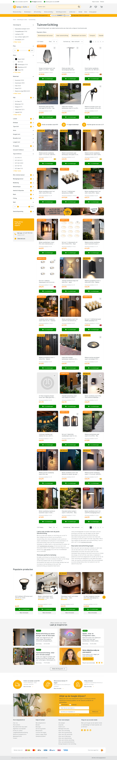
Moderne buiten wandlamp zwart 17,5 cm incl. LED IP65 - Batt (47, 153)
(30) (91, 599)
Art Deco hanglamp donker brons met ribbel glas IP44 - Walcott (47, 396)
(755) (45, 599)
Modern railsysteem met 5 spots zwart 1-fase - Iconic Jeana (45, 597)
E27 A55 (18, 160)
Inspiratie (60, 725)
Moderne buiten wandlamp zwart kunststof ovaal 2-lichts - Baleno (92, 243)
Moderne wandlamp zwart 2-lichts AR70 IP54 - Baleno (93, 281)
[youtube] (90, 730)
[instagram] (99, 663)
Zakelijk (80, 12)
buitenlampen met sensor (47, 546)
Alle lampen (61, 723)
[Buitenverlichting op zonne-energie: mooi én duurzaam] (23, 637)
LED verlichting (37, 12)
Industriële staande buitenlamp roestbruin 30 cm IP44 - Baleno (70, 358)
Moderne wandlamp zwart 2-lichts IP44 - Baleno (47, 358)
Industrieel (20, 109)
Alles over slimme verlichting (66, 740)
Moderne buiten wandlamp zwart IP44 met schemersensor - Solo (46, 473)
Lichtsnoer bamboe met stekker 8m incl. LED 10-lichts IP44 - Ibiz (46, 435)
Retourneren (39, 730)
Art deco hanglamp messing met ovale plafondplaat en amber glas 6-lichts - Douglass (92, 597)
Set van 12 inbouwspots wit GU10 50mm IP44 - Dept (69, 243)
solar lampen (47, 549)
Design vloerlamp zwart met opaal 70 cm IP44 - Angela (47, 69)
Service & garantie (41, 728)
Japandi (18, 112)
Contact (15, 738)
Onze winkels (16, 725)
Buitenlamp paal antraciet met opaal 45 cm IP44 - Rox (47, 107)
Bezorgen (38, 726)
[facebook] (97, 663)
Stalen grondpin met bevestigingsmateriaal (68, 69)
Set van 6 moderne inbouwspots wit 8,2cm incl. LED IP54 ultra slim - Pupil (47, 281)
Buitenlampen (27, 12)
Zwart (21, 59)
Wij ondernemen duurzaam (20, 726)
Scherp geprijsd (92, 12)
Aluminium (20, 83)
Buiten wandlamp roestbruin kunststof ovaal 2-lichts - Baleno (47, 512)
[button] (58, 15)
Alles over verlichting (64, 730)
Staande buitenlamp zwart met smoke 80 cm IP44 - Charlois (69, 396)
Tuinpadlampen (21, 31)
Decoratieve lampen (22, 28)
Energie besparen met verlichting (67, 744)
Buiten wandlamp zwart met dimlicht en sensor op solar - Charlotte (70, 473)
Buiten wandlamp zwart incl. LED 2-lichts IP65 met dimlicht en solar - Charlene (47, 192)
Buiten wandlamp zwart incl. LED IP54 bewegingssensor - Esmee (93, 512)
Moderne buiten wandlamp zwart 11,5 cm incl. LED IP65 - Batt (93, 473)
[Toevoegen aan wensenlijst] (54, 48)
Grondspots (19, 39)
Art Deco (18, 101)
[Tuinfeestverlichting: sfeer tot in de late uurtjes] (23, 656)
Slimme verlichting (48, 12)
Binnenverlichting (17, 12)
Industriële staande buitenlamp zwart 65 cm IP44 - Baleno (70, 107)
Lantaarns (19, 34)
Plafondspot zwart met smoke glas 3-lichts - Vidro (69, 597)
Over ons (15, 723)
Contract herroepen (41, 732)
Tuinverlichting (32, 19)
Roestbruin (22, 67)
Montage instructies (63, 728)
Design (18, 107)
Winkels (102, 1)
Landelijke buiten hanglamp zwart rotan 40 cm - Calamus (47, 320)
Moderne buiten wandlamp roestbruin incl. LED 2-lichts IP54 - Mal (93, 153)
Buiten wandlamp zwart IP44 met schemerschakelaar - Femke (93, 396)
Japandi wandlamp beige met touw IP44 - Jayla (70, 281)
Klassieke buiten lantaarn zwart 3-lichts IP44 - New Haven (69, 512)
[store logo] (21, 6)
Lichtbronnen (72, 12)
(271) (68, 599)
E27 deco (19, 168)
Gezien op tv (61, 726)
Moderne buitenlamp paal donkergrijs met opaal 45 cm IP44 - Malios (70, 153)
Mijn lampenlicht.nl (41, 723)
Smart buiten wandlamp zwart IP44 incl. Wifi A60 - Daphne (92, 69)
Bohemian (19, 104)
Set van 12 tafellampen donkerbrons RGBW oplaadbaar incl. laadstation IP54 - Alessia (69, 192)
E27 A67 (18, 166)
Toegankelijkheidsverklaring (20, 732)
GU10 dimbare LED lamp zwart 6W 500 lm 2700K (24, 597)
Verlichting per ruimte (61, 12)
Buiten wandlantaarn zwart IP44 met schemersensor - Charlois (46, 243)
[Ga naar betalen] (103, 42)
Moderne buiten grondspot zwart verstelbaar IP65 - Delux (92, 358)
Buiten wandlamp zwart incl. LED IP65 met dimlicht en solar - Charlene (70, 320)
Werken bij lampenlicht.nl (19, 734)
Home (14, 19)
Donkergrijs (23, 64)
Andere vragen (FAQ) (41, 734)
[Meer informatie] (72, 15)
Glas (18, 85)
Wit (20, 62)
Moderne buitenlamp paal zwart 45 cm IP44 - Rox (92, 435)
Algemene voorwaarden (19, 728)
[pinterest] (101, 663)
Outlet (85, 12)
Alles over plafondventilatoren (66, 742)
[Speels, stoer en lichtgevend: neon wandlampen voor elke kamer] (70, 637)
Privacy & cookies (18, 730)
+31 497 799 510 (27, 233)
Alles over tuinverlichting (65, 732)
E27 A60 (19, 163)
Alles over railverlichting (64, 738)
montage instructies (86, 542)
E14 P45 (18, 157)
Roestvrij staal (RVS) (22, 91)
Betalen (38, 725)
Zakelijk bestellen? (41, 736)
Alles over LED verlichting (65, 734)
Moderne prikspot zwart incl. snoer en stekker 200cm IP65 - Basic (93, 107)
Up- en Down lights (21, 37)
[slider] (18, 50)
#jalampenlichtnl (17, 736)
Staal (20, 70)
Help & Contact (95, 1)
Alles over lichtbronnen (64, 736)
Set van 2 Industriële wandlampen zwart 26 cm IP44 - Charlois (69, 435)
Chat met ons (21, 238)
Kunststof (19, 80)
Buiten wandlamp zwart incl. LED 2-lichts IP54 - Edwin (93, 192)
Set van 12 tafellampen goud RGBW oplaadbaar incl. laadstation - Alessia (93, 320)
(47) (22, 599)
